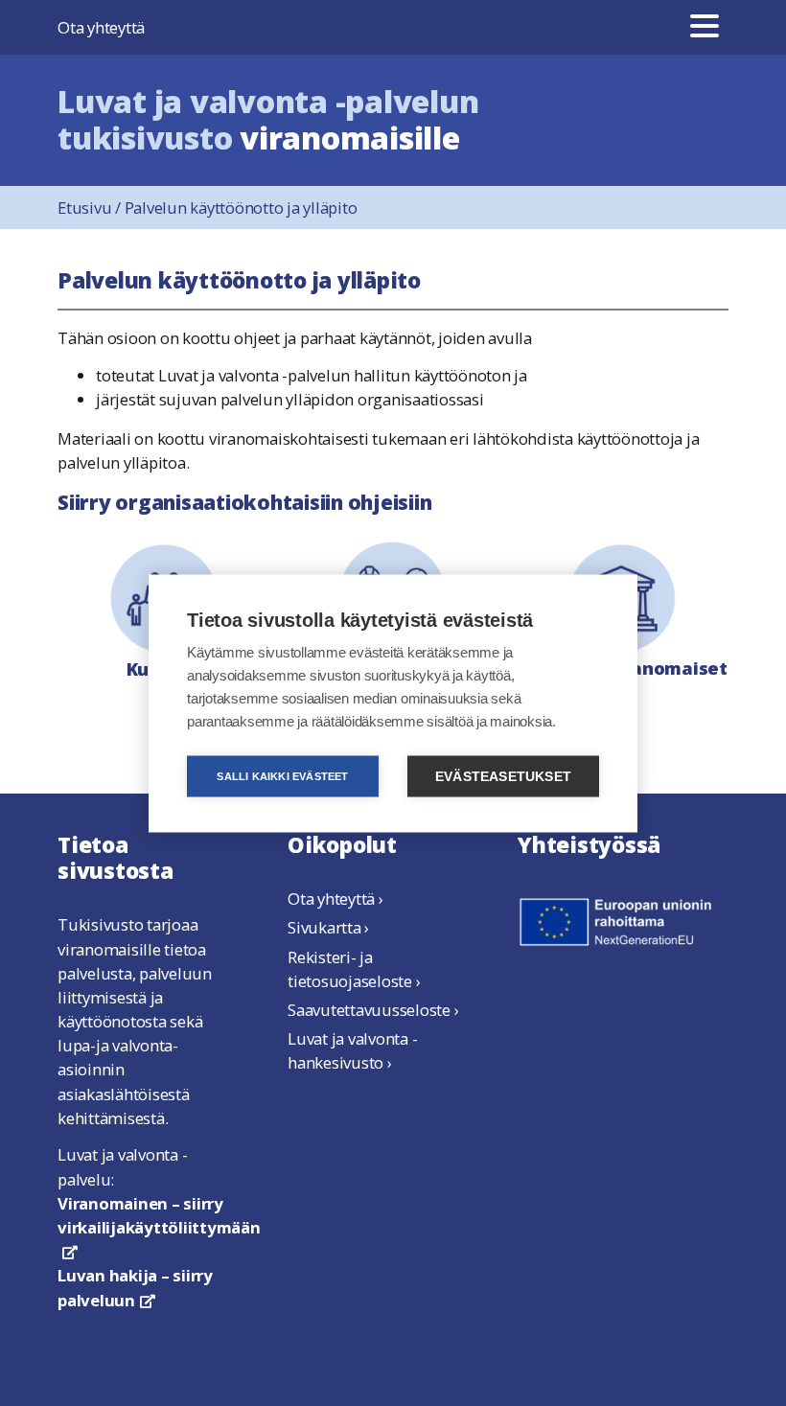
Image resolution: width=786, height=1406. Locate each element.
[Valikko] (704, 27)
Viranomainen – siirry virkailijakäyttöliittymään (159, 1225)
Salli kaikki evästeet (282, 775)
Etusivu (91, 207)
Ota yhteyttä (101, 27)
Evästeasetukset (503, 776)
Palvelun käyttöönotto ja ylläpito (241, 207)
